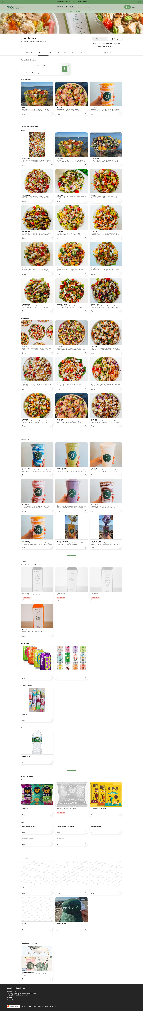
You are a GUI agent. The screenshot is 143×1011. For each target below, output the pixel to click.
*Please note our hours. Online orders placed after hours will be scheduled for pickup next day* (71, 1)
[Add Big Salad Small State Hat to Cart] (51, 893)
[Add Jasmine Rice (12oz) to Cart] (51, 844)
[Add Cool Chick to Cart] (85, 201)
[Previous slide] (138, 2)
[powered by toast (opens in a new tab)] (13, 1006)
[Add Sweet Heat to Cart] (120, 425)
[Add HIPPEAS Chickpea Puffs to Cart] (120, 814)
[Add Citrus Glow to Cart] (51, 635)
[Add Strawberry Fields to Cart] (85, 310)
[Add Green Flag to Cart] (120, 352)
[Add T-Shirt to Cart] (51, 929)
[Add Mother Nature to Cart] (85, 273)
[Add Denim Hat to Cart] (85, 893)
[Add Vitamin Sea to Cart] (120, 113)
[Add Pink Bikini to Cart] (51, 510)
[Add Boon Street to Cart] (85, 352)
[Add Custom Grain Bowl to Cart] (51, 352)
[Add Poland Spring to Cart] (51, 762)
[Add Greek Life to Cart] (85, 237)
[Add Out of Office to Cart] (120, 474)
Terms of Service (26, 1006)
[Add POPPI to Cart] (51, 678)
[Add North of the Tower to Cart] (85, 389)
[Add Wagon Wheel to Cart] (120, 310)
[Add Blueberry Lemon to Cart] (120, 547)
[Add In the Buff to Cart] (120, 237)
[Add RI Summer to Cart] (51, 113)
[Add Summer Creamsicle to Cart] (85, 547)
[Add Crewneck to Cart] (120, 893)
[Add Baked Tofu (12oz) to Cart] (120, 832)
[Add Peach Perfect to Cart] (120, 164)
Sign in (134, 7)
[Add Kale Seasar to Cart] (51, 273)
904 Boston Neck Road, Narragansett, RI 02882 (21, 993)
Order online (10, 1000)
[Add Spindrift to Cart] (51, 720)
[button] (3, 2)
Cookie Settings (51, 1006)
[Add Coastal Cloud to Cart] (51, 474)
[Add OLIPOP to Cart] (85, 678)
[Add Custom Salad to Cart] (51, 164)
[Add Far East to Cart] (120, 201)
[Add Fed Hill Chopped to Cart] (51, 237)
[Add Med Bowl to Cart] (51, 389)
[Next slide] (140, 2)
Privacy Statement (38, 1006)
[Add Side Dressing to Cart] (85, 844)
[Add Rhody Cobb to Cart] (120, 273)
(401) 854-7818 (11, 991)
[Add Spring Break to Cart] (51, 310)
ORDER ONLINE (62, 7)
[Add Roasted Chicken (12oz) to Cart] (51, 832)
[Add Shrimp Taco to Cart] (85, 113)
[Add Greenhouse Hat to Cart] (85, 929)
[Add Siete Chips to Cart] (51, 814)
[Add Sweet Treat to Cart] (120, 510)
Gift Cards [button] (72, 7)
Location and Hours (84, 7)
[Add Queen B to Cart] (85, 510)
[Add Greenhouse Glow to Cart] (85, 474)
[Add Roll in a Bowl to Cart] (120, 389)
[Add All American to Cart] (51, 201)
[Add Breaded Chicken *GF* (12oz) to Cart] (85, 832)
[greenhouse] (15, 7)
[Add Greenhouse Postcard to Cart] (51, 978)
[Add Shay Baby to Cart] (51, 425)
